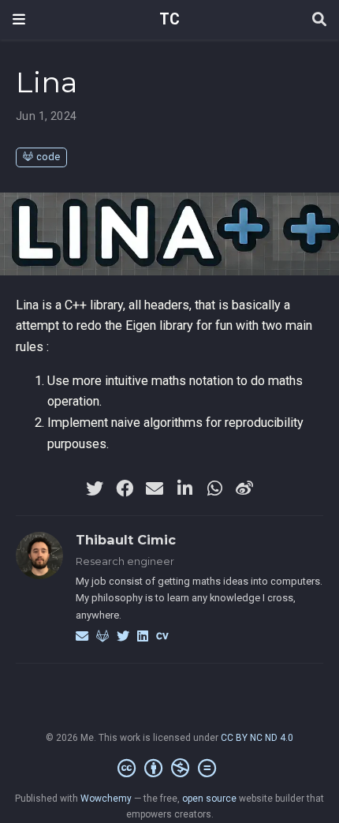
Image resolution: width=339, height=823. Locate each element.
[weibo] (244, 488)
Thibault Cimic (126, 540)
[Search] (319, 20)
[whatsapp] (214, 488)
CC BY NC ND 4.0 (257, 737)
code (48, 157)
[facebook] (124, 488)
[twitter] (94, 488)
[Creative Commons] (169, 768)
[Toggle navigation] (19, 19)
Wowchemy (106, 798)
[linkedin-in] (184, 488)
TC (169, 19)
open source (209, 798)
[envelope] (154, 488)
